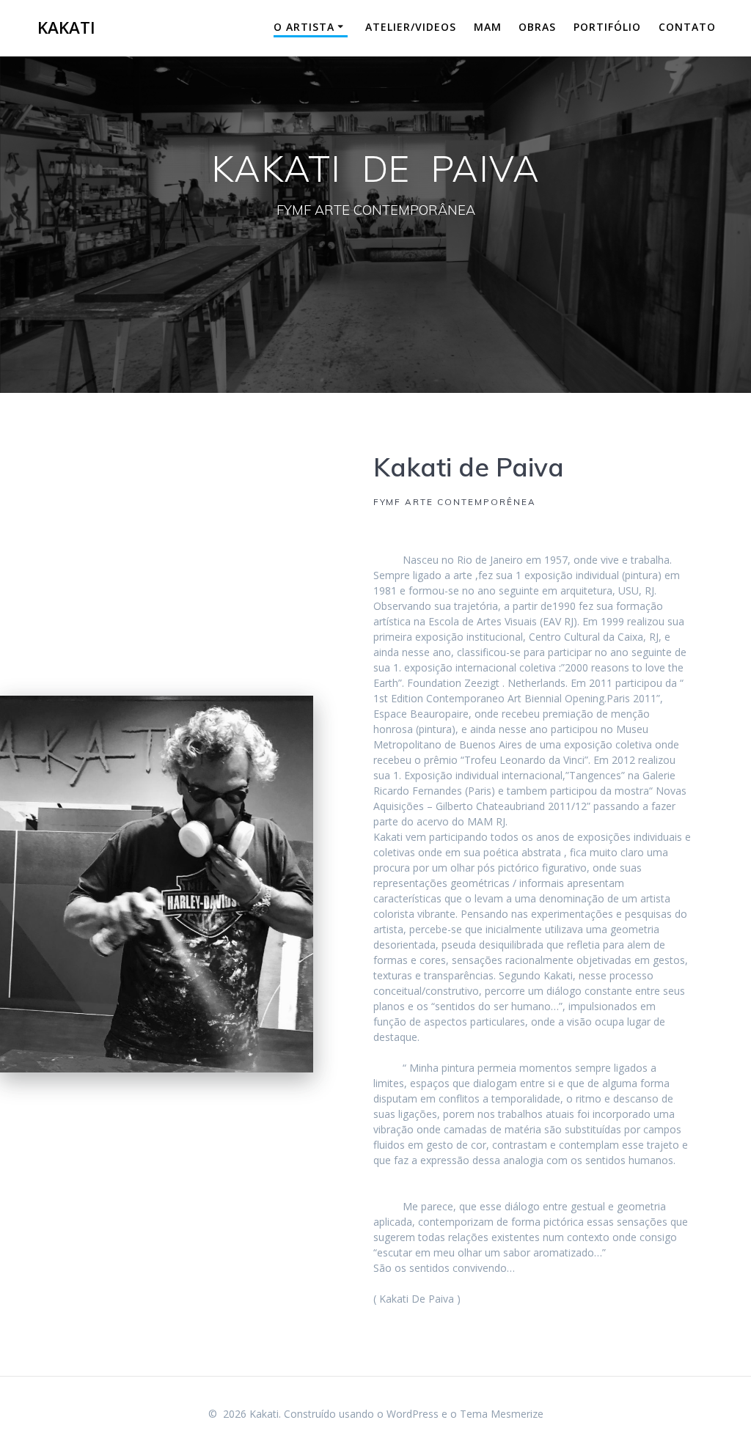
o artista (304, 27)
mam (488, 27)
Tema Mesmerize (501, 1414)
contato (687, 27)
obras (537, 27)
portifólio (607, 27)
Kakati (66, 28)
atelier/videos (410, 27)
